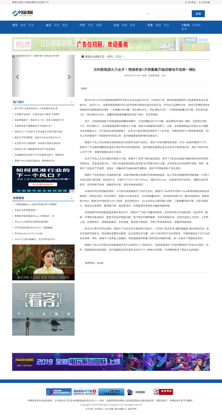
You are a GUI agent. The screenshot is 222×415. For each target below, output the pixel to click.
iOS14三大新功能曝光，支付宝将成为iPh (33, 239)
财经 (23, 25)
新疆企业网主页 (94, 56)
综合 (166, 25)
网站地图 (119, 409)
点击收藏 (205, 2)
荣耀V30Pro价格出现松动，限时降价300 (33, 160)
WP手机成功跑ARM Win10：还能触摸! (32, 227)
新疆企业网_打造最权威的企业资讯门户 (30, 2)
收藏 (99, 25)
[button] (17, 76)
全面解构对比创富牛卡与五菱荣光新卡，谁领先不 (38, 155)
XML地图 (109, 409)
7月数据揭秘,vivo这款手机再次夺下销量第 (34, 204)
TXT (125, 409)
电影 (65, 25)
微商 (158, 25)
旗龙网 (100, 263)
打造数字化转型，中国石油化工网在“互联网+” (36, 114)
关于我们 (90, 409)
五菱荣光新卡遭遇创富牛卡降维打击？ (32, 126)
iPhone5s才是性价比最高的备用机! (30, 221)
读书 (184, 29)
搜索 (198, 13)
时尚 (90, 25)
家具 (132, 25)
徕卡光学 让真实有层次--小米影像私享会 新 (35, 108)
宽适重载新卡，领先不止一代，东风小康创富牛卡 (38, 120)
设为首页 (191, 2)
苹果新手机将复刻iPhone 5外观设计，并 (33, 216)
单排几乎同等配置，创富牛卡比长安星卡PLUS (36, 137)
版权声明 (132, 409)
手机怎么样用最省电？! (25, 210)
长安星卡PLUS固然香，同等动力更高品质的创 (36, 143)
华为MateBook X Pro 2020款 (27, 233)
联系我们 (99, 409)
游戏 (124, 25)
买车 (31, 25)
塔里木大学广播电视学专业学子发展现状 (33, 149)
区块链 (196, 25)
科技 (57, 25)
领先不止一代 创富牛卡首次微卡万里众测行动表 (37, 131)
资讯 (110, 56)
